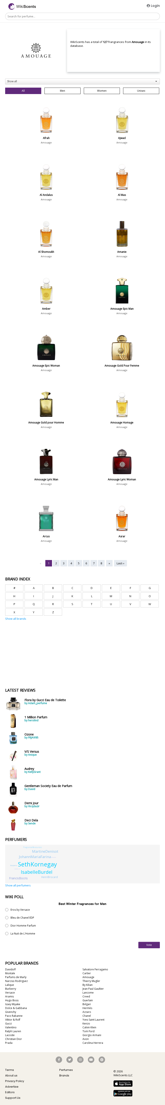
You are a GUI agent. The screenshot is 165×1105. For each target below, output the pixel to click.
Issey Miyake (12, 1004)
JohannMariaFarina (35, 856)
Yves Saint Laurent (93, 1019)
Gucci (8, 1023)
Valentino (11, 1027)
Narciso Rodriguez (16, 981)
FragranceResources (32, 847)
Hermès (87, 1008)
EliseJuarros (13, 865)
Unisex (141, 91)
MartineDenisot (45, 851)
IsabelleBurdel (36, 872)
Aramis (9, 996)
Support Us (12, 1098)
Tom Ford (88, 1031)
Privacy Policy (14, 1081)
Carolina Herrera (92, 1043)
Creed (86, 996)
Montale (10, 973)
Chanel (86, 1016)
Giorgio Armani (91, 1035)
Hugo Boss (11, 1000)
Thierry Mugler (91, 981)
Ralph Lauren (13, 1031)
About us (11, 1075)
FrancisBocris (18, 878)
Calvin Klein (89, 1027)
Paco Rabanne (14, 1016)
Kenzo (86, 1023)
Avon (85, 1039)
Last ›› (120, 563)
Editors (10, 1092)
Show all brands (15, 619)
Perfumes (66, 1070)
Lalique (9, 985)
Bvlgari (86, 1004)
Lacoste (10, 1035)
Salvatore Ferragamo (95, 969)
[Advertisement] (37, 641)
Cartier (86, 973)
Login (155, 5)
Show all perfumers (18, 885)
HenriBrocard (49, 877)
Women (102, 91)
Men (62, 91)
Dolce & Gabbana (16, 1008)
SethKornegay (37, 864)
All (23, 91)
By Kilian (87, 985)
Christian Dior (13, 1039)
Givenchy (10, 1012)
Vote (149, 945)
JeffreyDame (53, 857)
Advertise (11, 1087)
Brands (64, 1075)
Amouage (46, 142)
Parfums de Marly (15, 977)
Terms (9, 1070)
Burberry (10, 989)
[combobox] (82, 81)
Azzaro (86, 1012)
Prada (8, 1043)
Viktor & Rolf (12, 1019)
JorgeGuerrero (17, 868)
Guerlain (87, 1000)
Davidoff (10, 969)
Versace (10, 992)
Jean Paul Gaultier (93, 989)
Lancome (88, 992)
